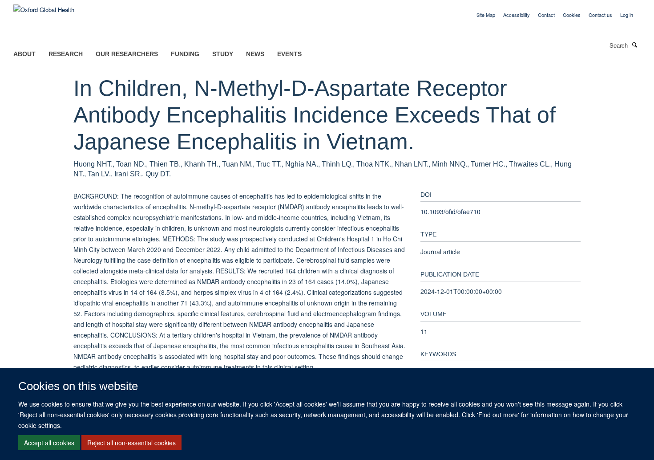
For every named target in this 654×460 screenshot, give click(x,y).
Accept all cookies (49, 442)
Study (222, 53)
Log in (626, 14)
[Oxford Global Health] (43, 6)
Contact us (600, 14)
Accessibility (516, 14)
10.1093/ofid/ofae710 (450, 211)
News (255, 53)
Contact (546, 14)
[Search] (635, 44)
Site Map (485, 14)
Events (289, 53)
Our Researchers (127, 53)
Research (65, 53)
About (24, 53)
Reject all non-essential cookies (131, 442)
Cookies (572, 14)
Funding (185, 53)
